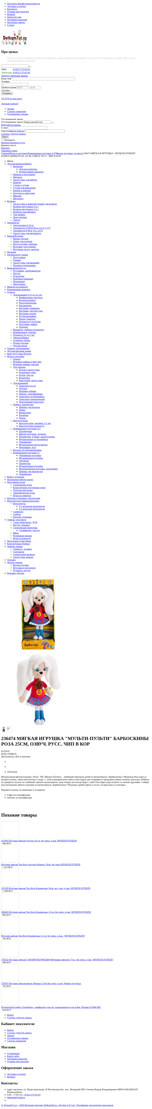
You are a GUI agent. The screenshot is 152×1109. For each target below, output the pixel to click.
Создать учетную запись (13, 134)
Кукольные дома (27, 372)
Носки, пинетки (27, 319)
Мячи (16, 533)
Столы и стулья (21, 185)
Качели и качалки (22, 190)
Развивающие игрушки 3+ (26, 452)
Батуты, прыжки (21, 525)
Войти (4, 125)
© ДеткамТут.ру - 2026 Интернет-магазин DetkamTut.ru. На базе (34, 1105)
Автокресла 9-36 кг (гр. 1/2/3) (28, 230)
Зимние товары (15, 546)
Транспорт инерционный (32, 399)
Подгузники (19, 257)
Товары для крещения (18, 348)
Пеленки (11, 252)
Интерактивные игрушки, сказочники (38, 469)
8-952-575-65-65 (32, 1095)
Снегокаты (18, 551)
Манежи (17, 196)
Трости (16, 220)
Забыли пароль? (17, 131)
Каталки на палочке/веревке (27, 450)
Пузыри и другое (21, 570)
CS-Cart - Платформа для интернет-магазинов (90, 1105)
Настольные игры (16, 482)
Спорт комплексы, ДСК (25, 522)
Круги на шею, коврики (25, 244)
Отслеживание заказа (12, 122)
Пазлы (22, 418)
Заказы (10, 108)
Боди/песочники (27, 300)
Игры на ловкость (22, 495)
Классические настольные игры (29, 487)
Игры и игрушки (18, 153)
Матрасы (17, 177)
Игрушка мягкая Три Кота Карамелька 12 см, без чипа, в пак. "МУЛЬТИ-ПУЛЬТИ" (43, 936)
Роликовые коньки (22, 535)
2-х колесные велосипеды (32, 506)
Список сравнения (16, 111)
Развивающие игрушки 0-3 (41, 153)
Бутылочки (18, 276)
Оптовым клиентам (17, 19)
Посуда (16, 273)
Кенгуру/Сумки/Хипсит (19, 353)
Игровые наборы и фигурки (27, 361)
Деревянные (25, 442)
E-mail (4, 128)
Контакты (12, 9)
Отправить (7, 93)
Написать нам (14, 17)
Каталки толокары (22, 517)
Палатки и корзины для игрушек (23, 498)
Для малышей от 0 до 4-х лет (27, 295)
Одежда (11, 292)
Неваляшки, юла (27, 447)
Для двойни (19, 214)
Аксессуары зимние (23, 557)
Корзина (5, 148)
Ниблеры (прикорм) (23, 279)
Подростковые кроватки (31, 172)
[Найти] (30, 66)
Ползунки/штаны (28, 303)
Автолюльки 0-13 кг (23, 225)
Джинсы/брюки (21, 337)
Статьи (10, 25)
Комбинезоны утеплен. (25, 332)
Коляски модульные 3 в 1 (26, 209)
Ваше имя (6, 78)
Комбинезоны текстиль (31, 297)
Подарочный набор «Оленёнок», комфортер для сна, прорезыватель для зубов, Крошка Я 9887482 (51, 1007)
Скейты (17, 514)
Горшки (17, 260)
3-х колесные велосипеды (32, 509)
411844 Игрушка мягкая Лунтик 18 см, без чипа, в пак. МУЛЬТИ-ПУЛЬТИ (39, 840)
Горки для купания (22, 241)
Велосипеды (19, 503)
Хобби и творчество (23, 404)
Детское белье (20, 345)
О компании (13, 1053)
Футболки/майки (27, 316)
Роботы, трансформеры (31, 394)
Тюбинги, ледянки (22, 549)
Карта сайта (13, 1056)
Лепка (22, 410)
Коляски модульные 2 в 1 (26, 206)
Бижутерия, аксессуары (31, 380)
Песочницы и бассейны (19, 541)
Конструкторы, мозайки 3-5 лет (35, 423)
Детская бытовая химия (19, 351)
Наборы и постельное (24, 174)
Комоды (17, 182)
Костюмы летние (27, 313)
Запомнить (9, 140)
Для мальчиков (20, 383)
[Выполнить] (53, 122)
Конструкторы (20, 420)
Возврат (11, 14)
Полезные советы (16, 22)
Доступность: (8, 756)
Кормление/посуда (16, 268)
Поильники (19, 281)
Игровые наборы (27, 391)
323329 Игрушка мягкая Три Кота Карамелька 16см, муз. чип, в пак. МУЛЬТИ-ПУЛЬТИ (45, 888)
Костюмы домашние (29, 308)
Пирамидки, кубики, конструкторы (37, 436)
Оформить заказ (9, 150)
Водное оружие (21, 565)
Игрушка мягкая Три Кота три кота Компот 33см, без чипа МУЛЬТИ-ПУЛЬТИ (40, 864)
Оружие (23, 388)
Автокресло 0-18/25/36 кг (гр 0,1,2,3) (31, 228)
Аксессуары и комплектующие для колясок (35, 204)
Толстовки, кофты (28, 324)
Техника (11, 560)
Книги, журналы (15, 477)
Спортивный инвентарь (25, 527)
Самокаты (18, 511)
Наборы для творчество (31, 471)
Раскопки (23, 415)
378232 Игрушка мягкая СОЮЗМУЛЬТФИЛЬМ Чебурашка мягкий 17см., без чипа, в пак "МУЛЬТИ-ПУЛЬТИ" (57, 959)
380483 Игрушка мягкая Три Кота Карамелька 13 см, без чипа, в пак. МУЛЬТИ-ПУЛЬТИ (46, 912)
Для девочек (19, 367)
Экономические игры (24, 493)
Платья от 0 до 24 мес (30, 321)
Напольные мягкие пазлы (20, 479)
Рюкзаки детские (15, 573)
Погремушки (25, 431)
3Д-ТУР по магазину (11, 98)
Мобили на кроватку (17, 287)
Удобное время (8, 87)
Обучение (24, 461)
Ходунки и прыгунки (24, 193)
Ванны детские (20, 238)
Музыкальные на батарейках (33, 439)
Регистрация (14, 125)
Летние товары (14, 562)
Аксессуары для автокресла (27, 233)
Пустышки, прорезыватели (27, 271)
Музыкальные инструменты (33, 444)
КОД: (4, 754)
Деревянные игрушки (30, 455)
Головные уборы (21, 340)
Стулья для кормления (24, 188)
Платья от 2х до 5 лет (24, 335)
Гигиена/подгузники (17, 254)
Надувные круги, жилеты (26, 249)
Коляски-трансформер (24, 212)
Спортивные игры (22, 485)
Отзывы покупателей (18, 11)
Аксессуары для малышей (26, 262)
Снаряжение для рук (29, 530)
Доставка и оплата (16, 6)
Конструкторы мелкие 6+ (32, 426)
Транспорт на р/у (27, 386)
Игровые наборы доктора (26, 364)
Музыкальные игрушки (31, 458)
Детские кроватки (28, 169)
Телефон (5, 81)
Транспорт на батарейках (32, 396)
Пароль (5, 131)
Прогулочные (20, 217)
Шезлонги (18, 198)
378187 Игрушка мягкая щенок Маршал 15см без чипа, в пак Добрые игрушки (41, 983)
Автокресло (13, 222)
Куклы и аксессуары (29, 370)
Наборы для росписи (29, 407)
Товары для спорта (16, 519)
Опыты (16, 359)
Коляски (11, 201)
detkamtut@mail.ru (16, 1097)
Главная (5, 153)
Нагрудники (19, 284)
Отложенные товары (17, 114)
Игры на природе (22, 538)
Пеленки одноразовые (24, 265)
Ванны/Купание (15, 236)
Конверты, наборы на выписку (28, 329)
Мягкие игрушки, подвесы (69, 153)
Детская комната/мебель (19, 163)
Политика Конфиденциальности (23, 3)
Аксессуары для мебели (25, 180)
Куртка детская (20, 343)
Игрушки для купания (24, 246)
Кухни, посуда (26, 375)
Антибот (5, 90)
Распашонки (25, 305)
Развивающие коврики (18, 289)
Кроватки (18, 166)
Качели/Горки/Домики (18, 543)
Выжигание (25, 412)
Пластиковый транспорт (31, 402)
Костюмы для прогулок (31, 311)
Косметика (24, 378)
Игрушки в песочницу (24, 568)
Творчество (25, 463)
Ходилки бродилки (23, 490)
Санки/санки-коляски (24, 554)
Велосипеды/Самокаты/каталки (23, 501)
